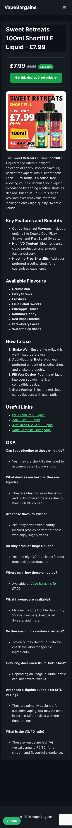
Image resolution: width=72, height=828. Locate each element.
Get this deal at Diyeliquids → (36, 77)
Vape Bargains (41, 583)
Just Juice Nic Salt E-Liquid (32, 425)
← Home (11, 820)
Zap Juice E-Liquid (26, 420)
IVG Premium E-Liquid (28, 415)
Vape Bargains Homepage (31, 430)
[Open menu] (64, 7)
